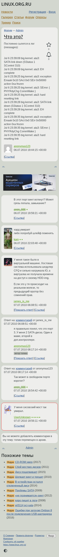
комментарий (24, 320)
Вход (52, 12)
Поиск (16, 22)
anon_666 (20, 209)
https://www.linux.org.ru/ (14, 544)
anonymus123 (22, 146)
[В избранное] (48, 45)
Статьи (19, 17)
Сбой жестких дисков (28, 467)
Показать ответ (23, 310)
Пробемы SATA (24, 490)
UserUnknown (22, 417)
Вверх (51, 536)
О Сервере (8, 535)
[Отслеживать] (48, 55)
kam (16, 239)
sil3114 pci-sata (24, 505)
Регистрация (37, 12)
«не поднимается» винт (29, 495)
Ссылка (9, 156)
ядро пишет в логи (26, 500)
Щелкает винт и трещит (29, 477)
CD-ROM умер (24, 462)
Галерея (7, 17)
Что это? (13, 36)
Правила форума (24, 535)
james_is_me (21, 301)
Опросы (41, 17)
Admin (19, 30)
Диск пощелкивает (26, 472)
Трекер (6, 22)
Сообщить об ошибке (13, 541)
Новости (7, 12)
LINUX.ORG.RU (16, 4)
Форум (29, 17)
